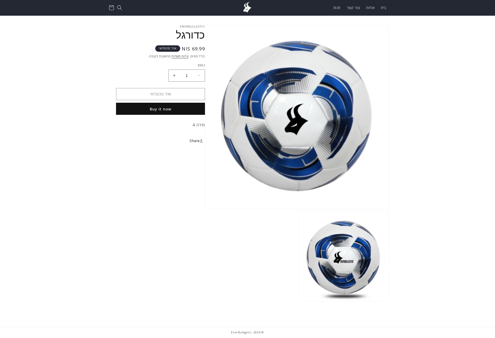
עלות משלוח (179, 56)
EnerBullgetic (241, 332)
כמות (201, 65)
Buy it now (160, 108)
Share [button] (194, 140)
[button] (119, 7)
